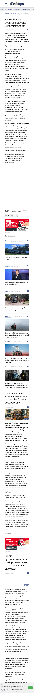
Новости (13, 13)
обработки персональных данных (11, 691)
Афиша (20, 13)
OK (30, 688)
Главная (7, 13)
